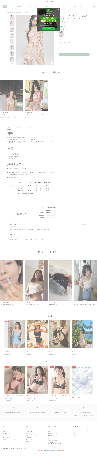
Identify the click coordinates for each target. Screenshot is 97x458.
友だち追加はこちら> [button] (48, 28)
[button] (58, 9)
